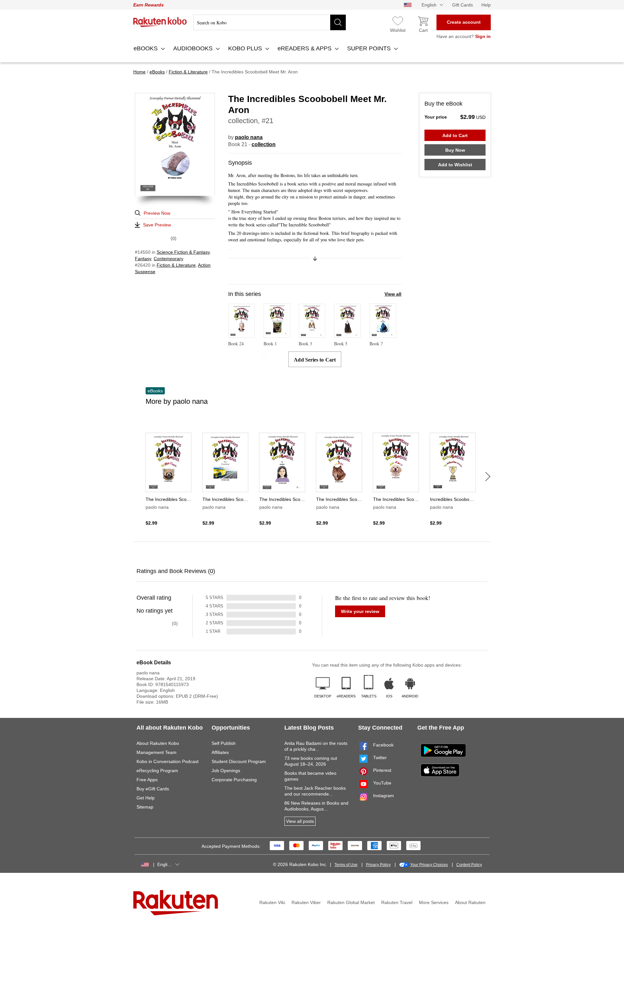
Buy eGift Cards (152, 788)
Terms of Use (346, 864)
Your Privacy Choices (429, 864)
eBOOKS (146, 48)
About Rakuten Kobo (157, 743)
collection (264, 144)
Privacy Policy (378, 864)
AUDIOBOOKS (193, 48)
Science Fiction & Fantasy (183, 252)
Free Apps (147, 779)
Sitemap (144, 807)
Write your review (360, 611)
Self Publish (224, 743)
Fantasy (143, 258)
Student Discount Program (239, 761)
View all (392, 294)
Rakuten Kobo (160, 22)
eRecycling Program (157, 770)
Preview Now (157, 213)
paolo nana (249, 137)
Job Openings (226, 770)
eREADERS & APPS (305, 48)
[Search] (338, 22)
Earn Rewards (148, 4)
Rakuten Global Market (351, 902)
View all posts (300, 821)
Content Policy (469, 864)
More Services (433, 902)
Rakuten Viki (272, 902)
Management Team (156, 752)
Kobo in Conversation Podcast (167, 761)
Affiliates (220, 752)
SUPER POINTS (369, 48)
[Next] (488, 476)
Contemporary (168, 258)
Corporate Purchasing (234, 779)
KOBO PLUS (246, 48)
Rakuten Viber (306, 902)
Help (486, 4)
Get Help (145, 797)
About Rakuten (470, 902)
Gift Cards (462, 4)
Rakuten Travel (396, 902)
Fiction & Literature (176, 265)
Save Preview (157, 224)
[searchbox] (269, 22)
